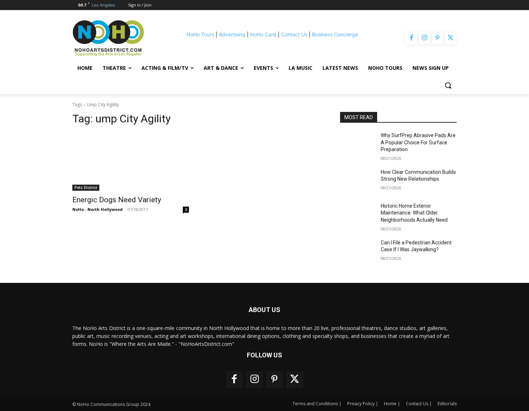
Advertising (232, 34)
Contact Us (294, 34)
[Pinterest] (437, 38)
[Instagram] (424, 38)
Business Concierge (335, 34)
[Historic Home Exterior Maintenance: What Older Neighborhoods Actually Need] (357, 215)
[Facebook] (411, 38)
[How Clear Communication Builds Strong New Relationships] (357, 181)
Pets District (85, 187)
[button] (448, 85)
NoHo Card (263, 34)
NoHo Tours (200, 34)
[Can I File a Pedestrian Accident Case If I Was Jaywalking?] (357, 251)
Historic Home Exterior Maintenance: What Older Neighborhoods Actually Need (414, 213)
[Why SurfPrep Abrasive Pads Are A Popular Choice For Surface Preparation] (357, 144)
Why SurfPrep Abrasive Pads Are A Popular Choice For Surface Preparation (418, 142)
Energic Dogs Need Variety (116, 199)
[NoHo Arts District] (118, 38)
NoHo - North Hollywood (97, 209)
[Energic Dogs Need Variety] (130, 161)
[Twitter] (450, 38)
